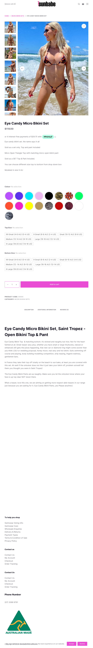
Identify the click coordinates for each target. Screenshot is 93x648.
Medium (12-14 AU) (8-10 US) (18, 239)
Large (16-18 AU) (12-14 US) (47, 239)
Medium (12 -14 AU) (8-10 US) (19, 264)
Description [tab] (29, 309)
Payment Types (11, 535)
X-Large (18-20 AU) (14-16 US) (19, 244)
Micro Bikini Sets (22, 299)
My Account (10, 558)
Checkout (9, 561)
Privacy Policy (11, 541)
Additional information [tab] (47, 309)
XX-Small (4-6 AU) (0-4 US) (18, 234)
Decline (82, 644)
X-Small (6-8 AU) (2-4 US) (44, 234)
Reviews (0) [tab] (64, 309)
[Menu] (87, 4)
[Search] (79, 4)
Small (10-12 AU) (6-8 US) (71, 234)
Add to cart (54, 284)
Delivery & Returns (12, 532)
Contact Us (9, 555)
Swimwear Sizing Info (14, 523)
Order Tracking (11, 564)
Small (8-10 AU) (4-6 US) (70, 260)
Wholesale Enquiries (13, 529)
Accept (71, 644)
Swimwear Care (11, 526)
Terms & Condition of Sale (16, 538)
